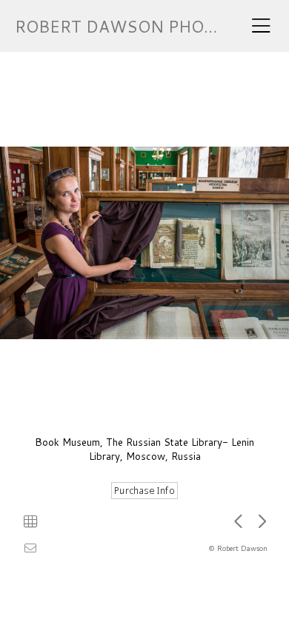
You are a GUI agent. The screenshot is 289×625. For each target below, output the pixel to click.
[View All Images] (30, 521)
